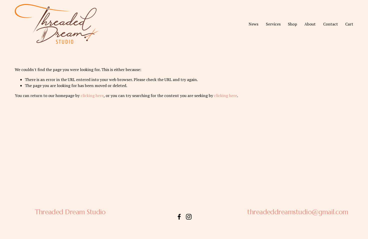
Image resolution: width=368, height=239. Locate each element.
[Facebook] (179, 217)
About (310, 24)
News (253, 24)
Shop (292, 24)
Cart (349, 24)
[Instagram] (189, 217)
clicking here (92, 95)
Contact (330, 24)
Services (273, 24)
